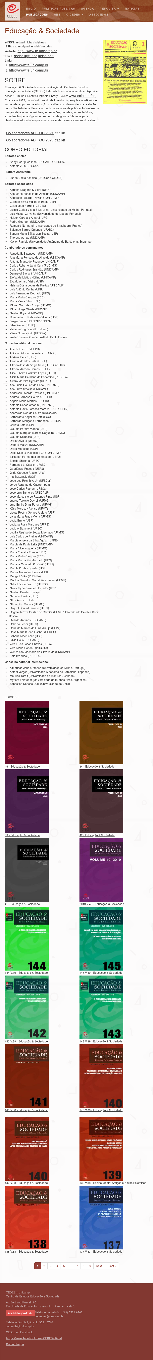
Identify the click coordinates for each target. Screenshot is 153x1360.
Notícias (132, 8)
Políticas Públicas (58, 8)
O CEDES (73, 14)
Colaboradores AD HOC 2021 (30, 132)
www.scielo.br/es (82, 95)
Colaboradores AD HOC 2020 (30, 139)
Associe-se (98, 14)
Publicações (37, 14)
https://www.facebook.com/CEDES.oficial (34, 1338)
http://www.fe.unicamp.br (37, 50)
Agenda (87, 8)
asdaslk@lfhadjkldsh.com (34, 55)
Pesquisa (108, 8)
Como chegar (15, 1344)
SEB (57, 14)
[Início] (14, 11)
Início (31, 8)
